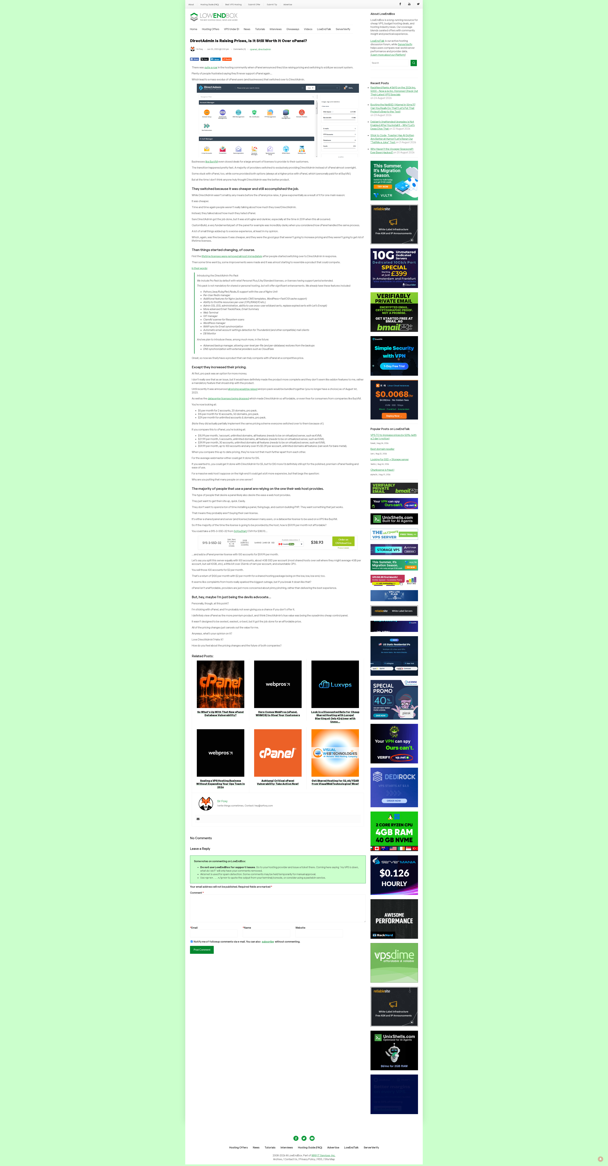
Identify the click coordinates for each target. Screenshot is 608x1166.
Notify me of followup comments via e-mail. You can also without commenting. (246, 941)
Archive (277, 1159)
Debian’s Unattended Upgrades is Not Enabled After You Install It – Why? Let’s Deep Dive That (392, 125)
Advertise (287, 4)
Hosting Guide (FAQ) (209, 4)
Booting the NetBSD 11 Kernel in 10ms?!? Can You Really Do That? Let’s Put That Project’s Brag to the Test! (392, 108)
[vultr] (394, 199)
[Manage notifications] (600, 1159)
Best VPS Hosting (233, 4)
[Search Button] (414, 63)
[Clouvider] (394, 287)
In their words (199, 268)
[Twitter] (418, 4)
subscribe (268, 941)
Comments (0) (239, 49)
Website (300, 927)
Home (193, 29)
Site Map (329, 1159)
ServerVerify (343, 29)
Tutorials (260, 29)
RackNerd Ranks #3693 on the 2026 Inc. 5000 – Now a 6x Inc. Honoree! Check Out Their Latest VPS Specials (394, 91)
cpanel (253, 49)
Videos (308, 29)
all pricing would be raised (242, 389)
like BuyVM (211, 161)
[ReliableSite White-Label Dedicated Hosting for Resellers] (394, 243)
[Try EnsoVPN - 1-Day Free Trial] (394, 374)
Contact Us (291, 1159)
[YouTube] (409, 4)
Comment (197, 892)
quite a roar (210, 67)
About (191, 4)
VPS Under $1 (231, 29)
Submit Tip (272, 4)
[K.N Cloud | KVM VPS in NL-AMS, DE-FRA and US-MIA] (394, 418)
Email (194, 927)
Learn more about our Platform (388, 54)
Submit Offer (254, 4)
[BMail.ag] (394, 330)
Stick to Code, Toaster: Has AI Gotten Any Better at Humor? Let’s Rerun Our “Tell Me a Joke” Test (392, 139)
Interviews (276, 29)
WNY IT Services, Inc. (323, 1155)
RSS (320, 1159)
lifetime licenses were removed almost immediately (232, 256)
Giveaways (292, 29)
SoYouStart (240, 531)
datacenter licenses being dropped (228, 398)
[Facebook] (400, 4)
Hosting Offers (210, 29)
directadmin (264, 49)
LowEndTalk (324, 29)
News (247, 29)
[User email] (198, 819)
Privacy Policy (307, 1159)
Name (247, 927)
